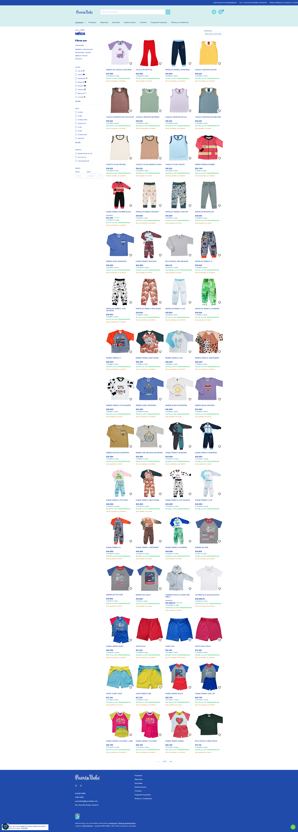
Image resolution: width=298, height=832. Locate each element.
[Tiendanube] (84, 826)
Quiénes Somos (130, 22)
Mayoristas (104, 22)
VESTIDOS (78, 59)
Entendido (24, 828)
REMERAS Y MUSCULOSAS (84, 49)
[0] (220, 12)
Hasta (89, 172)
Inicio (77, 30)
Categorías (79, 22)
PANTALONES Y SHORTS (83, 52)
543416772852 (80, 793)
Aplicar (100, 176)
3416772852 (79, 797)
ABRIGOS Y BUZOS (81, 56)
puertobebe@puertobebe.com (86, 801)
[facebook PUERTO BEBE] (81, 786)
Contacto (143, 22)
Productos (92, 22)
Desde (77, 172)
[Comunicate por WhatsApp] (293, 827)
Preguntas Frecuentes (159, 22)
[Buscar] (168, 11)
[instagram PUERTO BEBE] (76, 786)
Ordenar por (208, 31)
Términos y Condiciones (180, 22)
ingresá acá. (113, 823)
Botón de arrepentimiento (127, 823)
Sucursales (116, 22)
